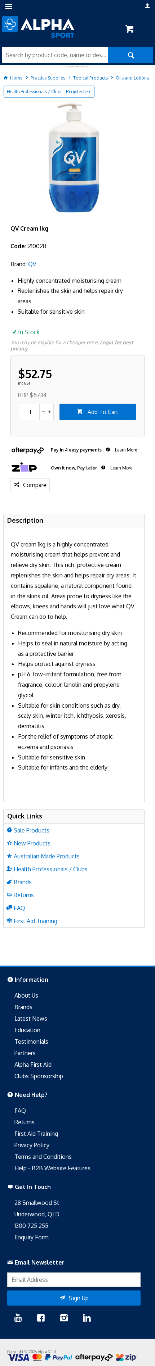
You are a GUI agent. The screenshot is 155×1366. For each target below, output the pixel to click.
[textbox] (55, 55)
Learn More (125, 450)
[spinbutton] (29, 412)
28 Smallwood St (36, 1202)
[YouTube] (18, 1318)
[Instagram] (63, 1318)
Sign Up (79, 1298)
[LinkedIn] (86, 1318)
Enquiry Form (31, 1237)
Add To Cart (102, 412)
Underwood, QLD (36, 1214)
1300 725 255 (31, 1225)
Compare (34, 485)
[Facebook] (40, 1318)
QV (32, 264)
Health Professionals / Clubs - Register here (49, 91)
